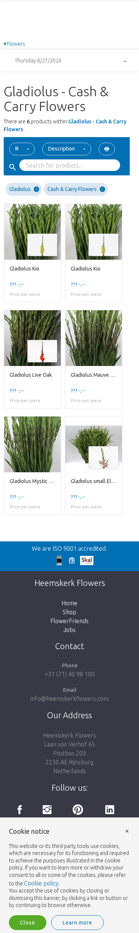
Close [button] (27, 923)
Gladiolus (20, 189)
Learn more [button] (77, 923)
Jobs (69, 629)
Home (69, 603)
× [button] (127, 830)
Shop (69, 612)
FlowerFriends (69, 621)
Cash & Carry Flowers (72, 189)
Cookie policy (41, 883)
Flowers (15, 44)
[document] (69, 868)
